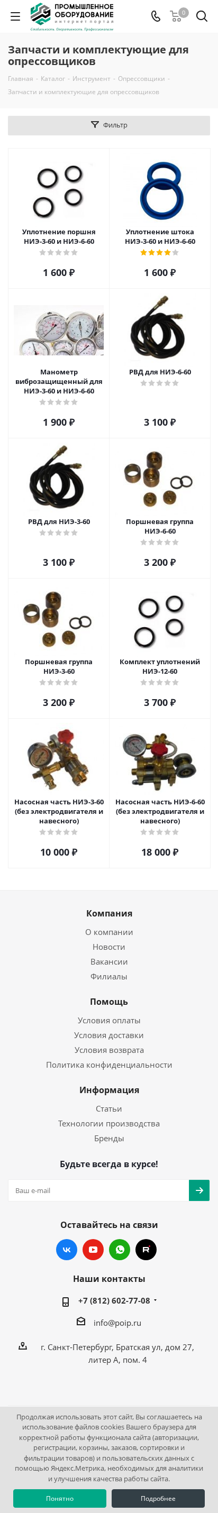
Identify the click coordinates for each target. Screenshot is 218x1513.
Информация (109, 1090)
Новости (109, 946)
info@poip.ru (117, 1322)
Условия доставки (109, 1035)
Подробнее (158, 1498)
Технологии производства (109, 1123)
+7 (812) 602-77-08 (114, 1300)
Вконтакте (66, 1249)
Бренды (109, 1138)
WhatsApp (119, 1249)
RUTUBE (146, 1249)
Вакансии (109, 961)
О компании (109, 932)
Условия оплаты (109, 1020)
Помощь (109, 1001)
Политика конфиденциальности (109, 1064)
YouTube (93, 1249)
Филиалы (109, 976)
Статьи (109, 1108)
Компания (109, 913)
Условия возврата (109, 1049)
